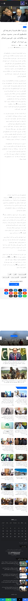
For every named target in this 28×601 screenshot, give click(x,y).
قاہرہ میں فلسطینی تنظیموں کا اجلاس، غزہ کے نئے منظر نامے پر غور (14, 339)
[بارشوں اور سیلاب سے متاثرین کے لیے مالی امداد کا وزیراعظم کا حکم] (7, 472)
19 (14, 533)
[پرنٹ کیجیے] (11, 296)
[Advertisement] (14, 176)
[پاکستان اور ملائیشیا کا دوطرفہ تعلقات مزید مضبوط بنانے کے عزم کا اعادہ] (7, 501)
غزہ (9, 274)
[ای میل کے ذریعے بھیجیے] (15, 296)
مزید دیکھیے (14, 594)
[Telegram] (20, 296)
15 (3, 531)
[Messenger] (6, 293)
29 (3, 536)
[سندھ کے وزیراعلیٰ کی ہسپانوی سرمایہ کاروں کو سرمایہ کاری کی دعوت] (23, 588)
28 (7, 536)
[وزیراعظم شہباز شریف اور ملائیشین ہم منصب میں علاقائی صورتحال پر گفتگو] (21, 486)
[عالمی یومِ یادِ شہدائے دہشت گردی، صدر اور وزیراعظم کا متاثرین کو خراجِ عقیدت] (23, 575)
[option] (14, 338)
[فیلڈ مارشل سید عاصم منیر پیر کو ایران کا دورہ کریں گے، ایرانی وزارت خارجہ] (21, 441)
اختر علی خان (23, 45)
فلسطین (23, 277)
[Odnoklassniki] (15, 293)
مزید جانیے (14, 555)
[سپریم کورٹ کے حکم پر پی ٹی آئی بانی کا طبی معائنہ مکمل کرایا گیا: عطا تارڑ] (7, 457)
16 (25, 533)
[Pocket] (11, 293)
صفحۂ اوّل (23, 24)
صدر (14, 274)
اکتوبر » (21, 542)
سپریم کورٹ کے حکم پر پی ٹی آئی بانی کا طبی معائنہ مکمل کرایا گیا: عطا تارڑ (7, 463)
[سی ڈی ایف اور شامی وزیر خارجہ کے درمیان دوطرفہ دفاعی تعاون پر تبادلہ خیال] (23, 582)
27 (10, 536)
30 (25, 539)
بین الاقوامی (14, 336)
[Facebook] (25, 290)
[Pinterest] (6, 290)
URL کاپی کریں (14, 284)
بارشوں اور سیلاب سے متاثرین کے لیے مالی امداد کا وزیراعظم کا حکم (7, 478)
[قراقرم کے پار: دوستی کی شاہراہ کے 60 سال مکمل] (21, 472)
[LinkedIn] (15, 290)
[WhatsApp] (25, 296)
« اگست (25, 542)
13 (10, 531)
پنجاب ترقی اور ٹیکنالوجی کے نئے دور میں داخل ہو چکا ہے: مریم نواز (21, 432)
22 (3, 533)
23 (25, 536)
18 (18, 533)
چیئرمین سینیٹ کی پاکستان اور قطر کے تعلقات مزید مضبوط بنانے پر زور (21, 417)
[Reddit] (25, 293)
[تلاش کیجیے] (26, 3)
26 (14, 536)
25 (18, 536)
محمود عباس (14, 277)
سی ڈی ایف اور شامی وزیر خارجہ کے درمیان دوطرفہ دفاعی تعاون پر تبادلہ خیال (10, 582)
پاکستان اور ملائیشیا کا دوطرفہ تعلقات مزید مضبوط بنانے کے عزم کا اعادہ (7, 507)
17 (22, 533)
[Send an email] (19, 45)
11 (18, 531)
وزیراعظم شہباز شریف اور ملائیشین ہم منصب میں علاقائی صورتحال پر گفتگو (21, 493)
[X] (20, 290)
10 (22, 531)
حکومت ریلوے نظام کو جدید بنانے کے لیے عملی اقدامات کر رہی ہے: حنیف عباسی (7, 493)
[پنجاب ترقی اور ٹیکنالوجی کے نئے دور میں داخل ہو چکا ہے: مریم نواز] (21, 425)
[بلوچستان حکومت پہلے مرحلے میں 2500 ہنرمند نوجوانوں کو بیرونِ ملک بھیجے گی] (7, 425)
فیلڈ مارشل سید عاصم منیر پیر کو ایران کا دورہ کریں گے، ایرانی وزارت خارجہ (21, 448)
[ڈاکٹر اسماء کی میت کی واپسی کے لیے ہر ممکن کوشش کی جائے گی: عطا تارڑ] (7, 411)
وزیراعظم (5, 277)
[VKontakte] (20, 293)
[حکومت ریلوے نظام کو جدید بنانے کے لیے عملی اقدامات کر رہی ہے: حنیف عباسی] (7, 486)
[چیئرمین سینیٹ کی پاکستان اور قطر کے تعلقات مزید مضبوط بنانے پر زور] (21, 411)
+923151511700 (16, 553)
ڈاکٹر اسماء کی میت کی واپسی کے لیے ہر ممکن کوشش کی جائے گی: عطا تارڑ (7, 417)
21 (7, 533)
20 (10, 533)
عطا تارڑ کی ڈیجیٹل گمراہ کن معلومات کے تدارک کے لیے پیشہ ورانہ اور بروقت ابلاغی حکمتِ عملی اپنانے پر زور (7, 401)
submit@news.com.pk (15, 552)
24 (22, 536)
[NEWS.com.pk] (22, 3)
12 (14, 531)
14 (7, 531)
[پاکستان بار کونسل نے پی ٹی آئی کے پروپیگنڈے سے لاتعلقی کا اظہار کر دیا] (21, 457)
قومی (19, 24)
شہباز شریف (22, 274)
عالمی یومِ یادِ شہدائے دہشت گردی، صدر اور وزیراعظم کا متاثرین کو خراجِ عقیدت (9, 575)
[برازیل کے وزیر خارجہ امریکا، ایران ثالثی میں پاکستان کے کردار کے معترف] (23, 563)
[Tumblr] (11, 290)
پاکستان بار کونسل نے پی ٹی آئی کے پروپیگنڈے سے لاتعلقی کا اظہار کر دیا (21, 463)
